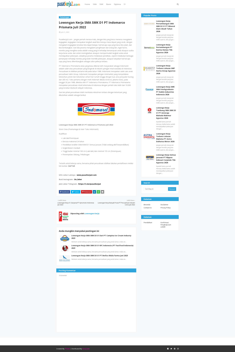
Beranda (147, 204)
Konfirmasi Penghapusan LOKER (166, 224)
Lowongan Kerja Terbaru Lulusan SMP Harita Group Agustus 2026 (165, 70)
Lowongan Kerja (91, 213)
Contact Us (148, 208)
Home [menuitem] (87, 4)
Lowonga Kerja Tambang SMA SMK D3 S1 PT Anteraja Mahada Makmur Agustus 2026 (166, 113)
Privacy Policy (166, 208)
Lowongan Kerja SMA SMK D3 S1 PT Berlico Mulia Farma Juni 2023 (99, 255)
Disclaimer (164, 204)
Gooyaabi (86, 349)
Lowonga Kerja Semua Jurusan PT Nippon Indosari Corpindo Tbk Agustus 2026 (166, 159)
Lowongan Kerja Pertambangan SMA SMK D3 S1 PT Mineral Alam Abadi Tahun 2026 (165, 26)
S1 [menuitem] (125, 4)
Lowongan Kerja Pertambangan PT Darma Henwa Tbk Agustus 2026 (164, 49)
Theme (67, 349)
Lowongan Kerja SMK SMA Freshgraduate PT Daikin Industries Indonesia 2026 (165, 91)
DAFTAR (71, 166)
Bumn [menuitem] (108, 4)
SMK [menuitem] (101, 4)
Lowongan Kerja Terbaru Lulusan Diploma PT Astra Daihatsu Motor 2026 (165, 138)
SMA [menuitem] (95, 4)
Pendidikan (148, 222)
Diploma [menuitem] (117, 4)
